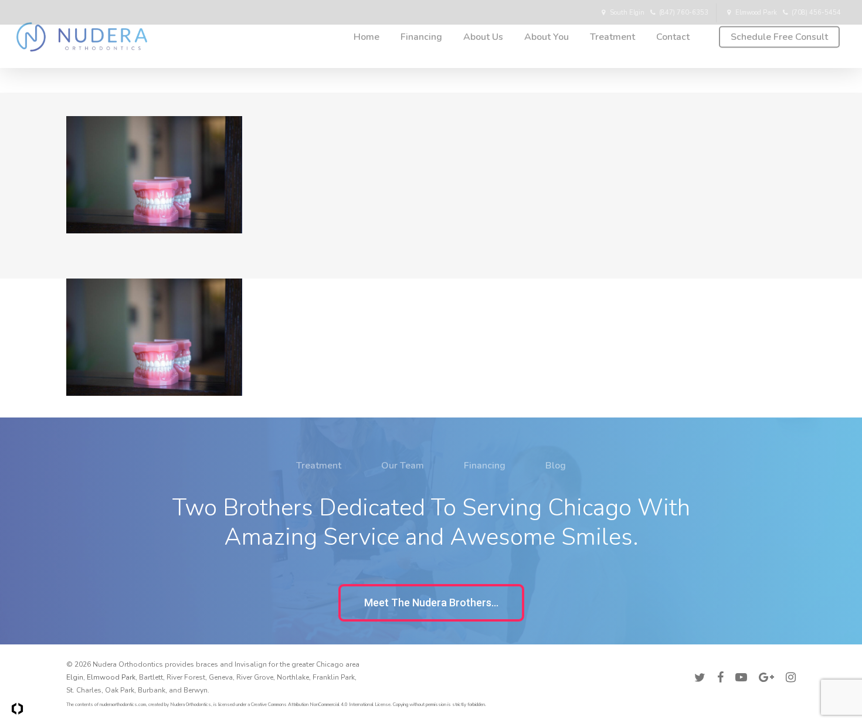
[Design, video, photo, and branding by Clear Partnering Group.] (17, 708)
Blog (555, 465)
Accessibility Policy (764, 662)
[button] (431, 603)
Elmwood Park (111, 677)
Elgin (74, 677)
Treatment (318, 465)
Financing (484, 465)
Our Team (402, 465)
